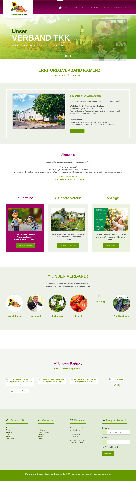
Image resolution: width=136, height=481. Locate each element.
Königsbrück (42, 430)
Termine (74, 7)
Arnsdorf (40, 436)
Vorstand (36, 316)
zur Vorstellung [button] (77, 131)
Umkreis (40, 438)
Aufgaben (57, 316)
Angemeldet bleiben (112, 447)
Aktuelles (108, 7)
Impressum (58, 474)
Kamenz (40, 428)
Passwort (105, 438)
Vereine (83, 7)
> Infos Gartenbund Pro (68, 177)
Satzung (100, 301)
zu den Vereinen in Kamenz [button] (68, 245)
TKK (66, 7)
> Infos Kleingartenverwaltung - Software (68, 179)
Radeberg (41, 434)
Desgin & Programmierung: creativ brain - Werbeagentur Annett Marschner (87, 474)
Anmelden (108, 454)
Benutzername (107, 428)
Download (118, 7)
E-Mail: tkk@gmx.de (76, 442)
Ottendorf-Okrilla (43, 432)
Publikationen (121, 316)
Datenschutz (49, 474)
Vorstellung (14, 316)
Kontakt (128, 7)
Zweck (78, 316)
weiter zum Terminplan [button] (25, 245)
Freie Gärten (95, 7)
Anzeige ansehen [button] (110, 245)
